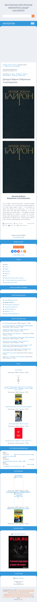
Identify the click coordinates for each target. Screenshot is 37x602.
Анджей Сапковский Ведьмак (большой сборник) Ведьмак (18, 337)
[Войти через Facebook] (15, 251)
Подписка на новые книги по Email (13, 591)
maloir (5, 225)
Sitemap (10, 592)
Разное (32, 459)
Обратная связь (30, 590)
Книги (9, 64)
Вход (22, 237)
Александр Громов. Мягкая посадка (18, 423)
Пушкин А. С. (8, 311)
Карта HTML (30, 591)
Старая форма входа (18, 255)
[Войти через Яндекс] (18, 251)
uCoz (21, 599)
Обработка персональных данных (13, 595)
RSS (24, 591)
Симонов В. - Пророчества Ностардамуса (14, 356)
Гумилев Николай (9, 309)
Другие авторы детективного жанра (24, 454)
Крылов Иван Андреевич (11, 313)
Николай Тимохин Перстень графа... (13, 461)
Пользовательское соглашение (24, 594)
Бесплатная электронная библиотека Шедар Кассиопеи (18, 8)
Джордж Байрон (8, 223)
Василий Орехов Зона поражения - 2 (13, 333)
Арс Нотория (6, 323)
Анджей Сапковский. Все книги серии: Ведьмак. (16, 329)
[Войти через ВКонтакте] (12, 251)
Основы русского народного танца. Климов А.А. (16, 341)
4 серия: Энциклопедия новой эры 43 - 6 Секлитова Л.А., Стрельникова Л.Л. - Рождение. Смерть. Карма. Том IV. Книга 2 (18, 388)
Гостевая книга (21, 590)
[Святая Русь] (18, 534)
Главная (5, 64)
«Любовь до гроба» (8, 456)
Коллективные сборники (11, 304)
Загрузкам (14, 75)
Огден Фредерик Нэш (10, 300)
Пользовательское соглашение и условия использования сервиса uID (18, 596)
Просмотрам (21, 75)
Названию (19, 74)
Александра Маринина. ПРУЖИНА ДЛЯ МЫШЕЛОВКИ (18, 325)
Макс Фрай (31, 464)
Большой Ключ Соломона (10, 353)
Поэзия (15, 64)
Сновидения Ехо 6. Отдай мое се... (12, 466)
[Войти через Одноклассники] (24, 251)
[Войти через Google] (21, 251)
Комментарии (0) (23, 225)
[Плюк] (18, 568)
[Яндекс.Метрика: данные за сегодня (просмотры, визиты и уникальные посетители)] (18, 578)
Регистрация (16, 237)
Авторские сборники (9, 307)
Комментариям (7, 75)
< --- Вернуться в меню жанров (11, 66)
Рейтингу (25, 74)
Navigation (9, 23)
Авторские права (17, 592)
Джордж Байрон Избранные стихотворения (17, 81)
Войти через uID (18, 247)
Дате (13, 74)
